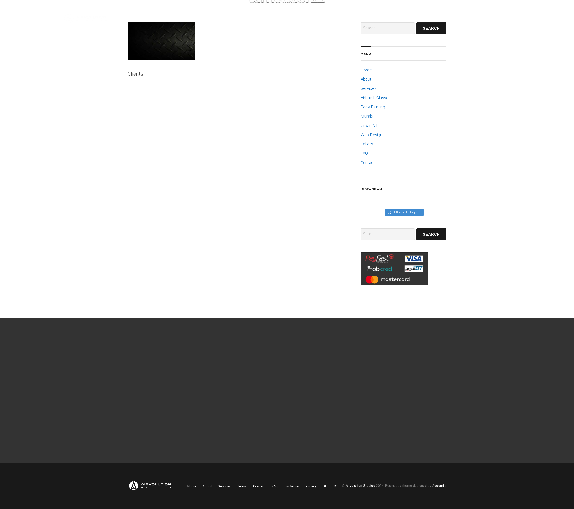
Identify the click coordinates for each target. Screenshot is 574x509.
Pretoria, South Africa (383, 373)
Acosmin (439, 486)
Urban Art (369, 125)
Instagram (335, 487)
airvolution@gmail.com (384, 380)
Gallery (195, 19)
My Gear (221, 19)
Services (171, 19)
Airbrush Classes (376, 98)
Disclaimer (292, 486)
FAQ (364, 153)
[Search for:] (388, 234)
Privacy (311, 486)
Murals (367, 116)
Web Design (371, 135)
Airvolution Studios (360, 486)
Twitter (325, 487)
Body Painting (373, 107)
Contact (243, 19)
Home (128, 19)
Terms (242, 486)
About (147, 19)
